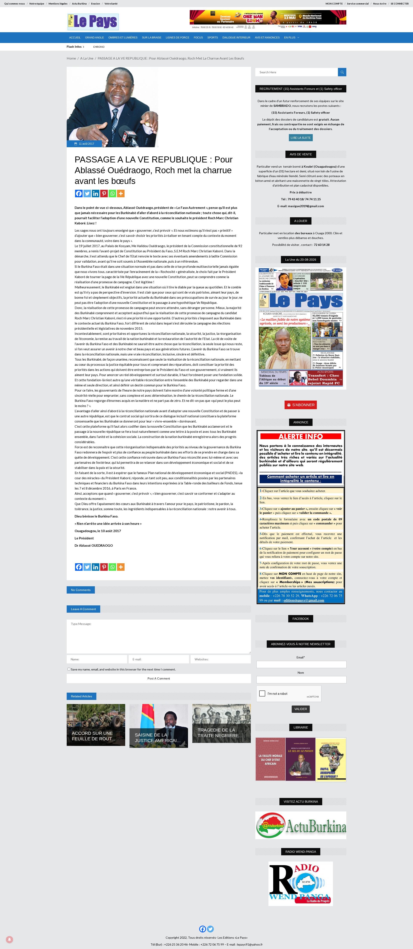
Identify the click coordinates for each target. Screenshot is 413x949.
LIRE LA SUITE (301, 137)
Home (71, 58)
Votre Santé (111, 3)
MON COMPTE (334, 3)
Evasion (95, 3)
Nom (301, 672)
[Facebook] (79, 193)
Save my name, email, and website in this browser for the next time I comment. (123, 669)
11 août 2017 (86, 143)
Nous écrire (379, 3)
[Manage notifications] (9, 939)
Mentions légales (58, 3)
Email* (301, 657)
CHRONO (99, 46)
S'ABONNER (303, 405)
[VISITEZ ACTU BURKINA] (300, 825)
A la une (86, 58)
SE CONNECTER (400, 3)
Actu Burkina (79, 3)
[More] (121, 193)
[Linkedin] (95, 193)
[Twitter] (87, 193)
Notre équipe (36, 3)
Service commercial (358, 3)
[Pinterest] (104, 193)
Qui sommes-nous (14, 3)
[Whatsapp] (112, 193)
